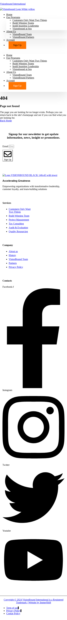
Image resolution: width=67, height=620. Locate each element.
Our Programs (13, 17)
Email (5, 146)
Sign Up (17, 45)
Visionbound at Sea (22, 28)
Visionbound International (13, 4)
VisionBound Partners (23, 37)
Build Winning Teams (23, 23)
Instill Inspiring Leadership (25, 25)
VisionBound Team (22, 34)
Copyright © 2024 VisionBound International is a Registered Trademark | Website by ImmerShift (33, 601)
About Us (11, 31)
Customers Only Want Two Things (29, 20)
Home (9, 55)
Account (10, 40)
